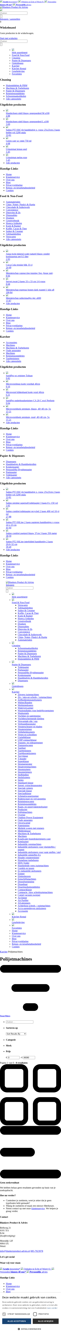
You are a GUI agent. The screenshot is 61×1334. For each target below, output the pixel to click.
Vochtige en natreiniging (29, 716)
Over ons (10, 179)
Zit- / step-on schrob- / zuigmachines (35, 697)
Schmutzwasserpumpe (28, 796)
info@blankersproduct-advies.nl (15, 1251)
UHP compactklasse (27, 740)
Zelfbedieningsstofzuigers (30, 700)
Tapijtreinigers (12, 358)
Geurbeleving (18, 71)
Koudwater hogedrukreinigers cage (34, 839)
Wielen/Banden (25, 702)
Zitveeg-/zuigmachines (28, 694)
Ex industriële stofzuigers (29, 871)
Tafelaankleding (13, 234)
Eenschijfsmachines (27, 879)
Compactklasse (25, 889)
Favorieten (17, 74)
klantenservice (38, 1208)
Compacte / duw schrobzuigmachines (35, 892)
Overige (21, 815)
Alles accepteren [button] (17, 1321)
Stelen (21, 780)
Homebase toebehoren (28, 860)
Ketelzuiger (23, 841)
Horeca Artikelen (14, 223)
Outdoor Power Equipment (30, 817)
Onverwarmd (24, 823)
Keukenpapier (12, 467)
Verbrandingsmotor (27, 724)
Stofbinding (23, 774)
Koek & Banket (13, 226)
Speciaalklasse (24, 793)
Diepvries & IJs (13, 212)
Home (9, 174)
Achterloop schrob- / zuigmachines (34, 905)
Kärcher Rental (19, 68)
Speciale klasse (25, 791)
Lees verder (52, 1308)
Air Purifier (23, 900)
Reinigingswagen (26, 801)
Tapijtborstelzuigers (27, 753)
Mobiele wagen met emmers (31, 828)
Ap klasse (22, 897)
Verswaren (11, 236)
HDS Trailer (23, 863)
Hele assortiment (19, 52)
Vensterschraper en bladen (30, 726)
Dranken (10, 218)
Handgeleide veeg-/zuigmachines (33, 865)
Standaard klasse (25, 782)
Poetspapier (11, 472)
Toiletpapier (11, 475)
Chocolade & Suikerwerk (18, 207)
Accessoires (11, 342)
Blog (8, 182)
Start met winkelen (8, 38)
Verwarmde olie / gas (27, 721)
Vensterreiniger (25, 729)
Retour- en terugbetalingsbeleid (20, 187)
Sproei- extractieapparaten (30, 785)
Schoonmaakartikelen (16, 96)
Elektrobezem (24, 876)
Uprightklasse (24, 737)
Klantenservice (13, 177)
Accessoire (23, 911)
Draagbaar (23, 884)
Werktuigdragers (25, 705)
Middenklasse (24, 831)
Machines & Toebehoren (17, 88)
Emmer (21, 873)
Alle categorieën (13, 99)
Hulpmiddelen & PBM (16, 85)
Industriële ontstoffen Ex (29, 855)
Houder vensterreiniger (28, 857)
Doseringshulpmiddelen (29, 887)
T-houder (22, 758)
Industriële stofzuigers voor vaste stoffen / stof (39, 852)
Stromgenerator (25, 764)
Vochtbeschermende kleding (31, 718)
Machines (10, 345)
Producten (22, 809)
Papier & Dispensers (21, 60)
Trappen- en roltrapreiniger (30, 742)
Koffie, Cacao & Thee (16, 228)
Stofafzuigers (24, 777)
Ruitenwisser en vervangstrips (32, 799)
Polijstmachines (25, 812)
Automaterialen (13, 202)
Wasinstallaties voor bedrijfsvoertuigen (36, 710)
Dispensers (11, 461)
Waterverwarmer (25, 708)
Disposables (11, 215)
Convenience (12, 210)
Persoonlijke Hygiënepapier (19, 469)
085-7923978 (36, 1251)
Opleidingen (17, 63)
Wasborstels (23, 713)
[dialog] (30, 1313)
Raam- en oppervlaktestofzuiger (33, 807)
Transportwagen (25, 745)
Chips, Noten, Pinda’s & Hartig (32, 637)
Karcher (15, 66)
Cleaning (16, 58)
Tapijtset (22, 748)
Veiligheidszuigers (26, 732)
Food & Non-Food (20, 55)
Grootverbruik (12, 220)
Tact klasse (23, 756)
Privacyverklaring (14, 185)
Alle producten (13, 163)
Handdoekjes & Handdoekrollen (21, 464)
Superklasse (23, 761)
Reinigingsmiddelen (15, 93)
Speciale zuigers (25, 788)
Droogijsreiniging (26, 881)
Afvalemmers (24, 903)
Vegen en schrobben (27, 734)
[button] (30, 1329)
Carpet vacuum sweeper (29, 895)
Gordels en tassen (26, 868)
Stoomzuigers (24, 769)
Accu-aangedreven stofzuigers (32, 908)
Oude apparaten (13, 350)
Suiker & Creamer (14, 231)
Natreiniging (23, 825)
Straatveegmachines (27, 766)
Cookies (10, 190)
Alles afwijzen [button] (45, 1321)
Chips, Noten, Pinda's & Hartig (20, 204)
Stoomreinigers (25, 772)
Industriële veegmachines (29, 844)
